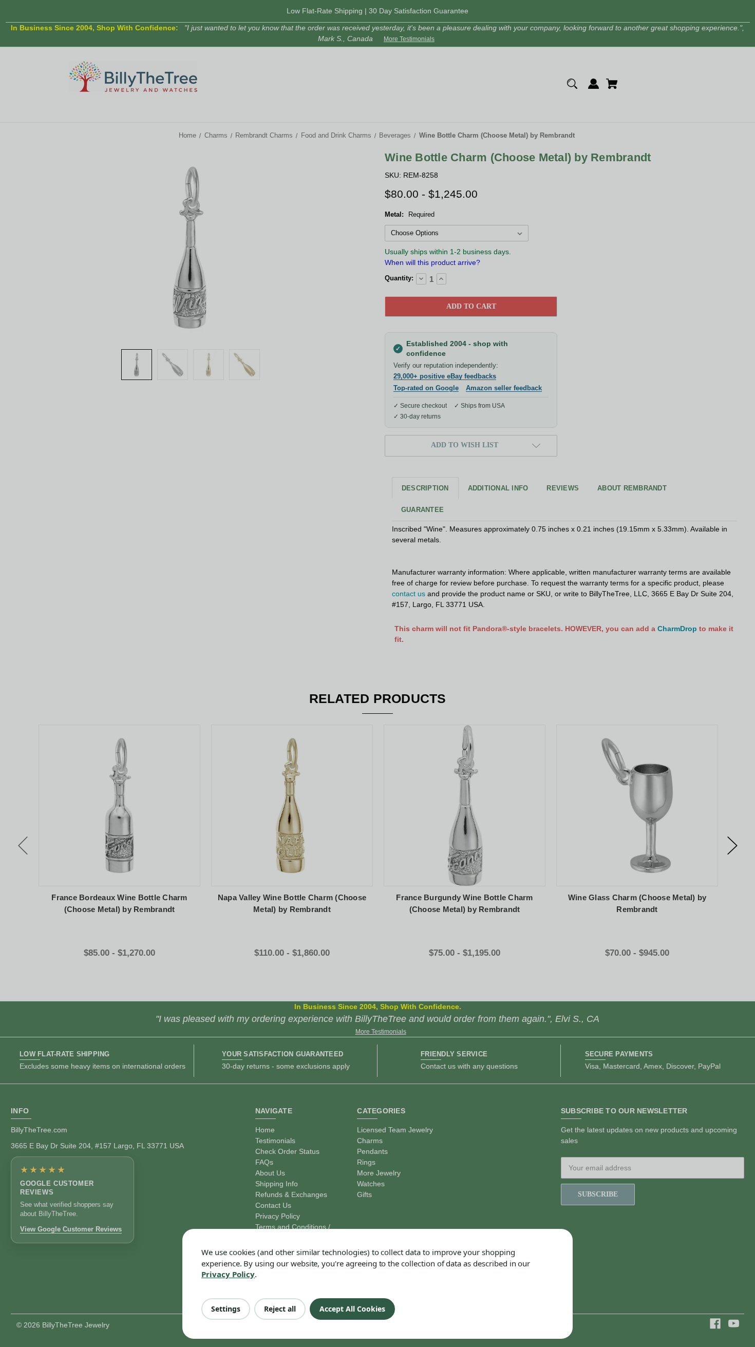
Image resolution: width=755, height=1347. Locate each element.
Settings (225, 1309)
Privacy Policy (228, 1274)
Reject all (280, 1309)
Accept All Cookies (352, 1309)
